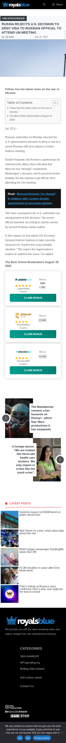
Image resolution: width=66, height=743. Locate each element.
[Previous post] (6, 418)
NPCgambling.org (30, 662)
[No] (61, 732)
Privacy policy (42, 738)
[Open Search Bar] (44, 4)
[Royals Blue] (16, 4)
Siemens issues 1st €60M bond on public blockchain (40, 513)
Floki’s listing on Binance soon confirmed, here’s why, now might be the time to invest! (41, 589)
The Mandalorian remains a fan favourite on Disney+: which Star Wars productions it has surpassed (42, 418)
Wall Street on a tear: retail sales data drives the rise (41, 532)
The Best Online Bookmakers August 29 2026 (30, 117)
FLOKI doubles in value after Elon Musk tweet (39, 569)
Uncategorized (13, 18)
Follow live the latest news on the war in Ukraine (30, 110)
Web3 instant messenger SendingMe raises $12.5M (41, 550)
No (28, 738)
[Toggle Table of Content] (53, 103)
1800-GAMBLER (29, 656)
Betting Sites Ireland (32, 668)
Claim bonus (33, 297)
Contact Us (27, 686)
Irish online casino (31, 677)
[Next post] (60, 460)
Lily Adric (9, 37)
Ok (19, 738)
